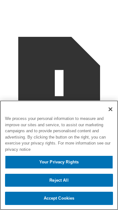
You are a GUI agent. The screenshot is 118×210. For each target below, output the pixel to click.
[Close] (110, 109)
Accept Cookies (59, 198)
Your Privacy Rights (59, 162)
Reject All (58, 180)
